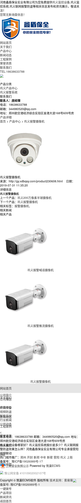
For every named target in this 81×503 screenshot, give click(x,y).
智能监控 (6, 416)
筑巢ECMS (53, 466)
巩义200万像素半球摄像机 (34, 198)
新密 (50, 457)
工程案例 (6, 59)
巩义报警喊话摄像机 (40, 270)
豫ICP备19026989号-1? (27, 461)
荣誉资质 (6, 63)
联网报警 (6, 407)
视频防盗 (6, 411)
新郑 (36, 457)
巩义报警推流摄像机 (40, 326)
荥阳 (56, 457)
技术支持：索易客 (61, 480)
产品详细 (6, 117)
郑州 (23, 457)
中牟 (43, 457)
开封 (30, 457)
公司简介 (6, 395)
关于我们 (6, 47)
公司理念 (6, 399)
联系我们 (6, 67)
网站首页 (6, 42)
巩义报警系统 (8, 92)
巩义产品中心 (8, 88)
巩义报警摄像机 (34, 121)
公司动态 (6, 424)
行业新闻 (6, 420)
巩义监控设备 (61, 2)
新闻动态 (6, 55)
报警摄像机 (22, 206)
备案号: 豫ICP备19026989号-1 (20, 484)
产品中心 (6, 51)
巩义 (63, 457)
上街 (70, 457)
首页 (3, 121)
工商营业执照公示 (17, 466)
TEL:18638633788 (12, 71)
